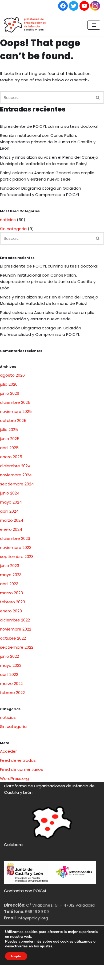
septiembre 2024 (17, 484)
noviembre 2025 (16, 411)
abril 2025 (9, 447)
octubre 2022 (13, 638)
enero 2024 (11, 529)
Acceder (8, 751)
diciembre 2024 (15, 466)
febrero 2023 (12, 602)
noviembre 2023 (15, 547)
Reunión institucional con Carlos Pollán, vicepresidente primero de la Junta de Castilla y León (47, 142)
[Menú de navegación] (93, 25)
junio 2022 (9, 656)
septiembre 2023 (17, 556)
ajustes (46, 946)
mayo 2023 (11, 574)
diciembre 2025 (15, 402)
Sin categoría (13, 229)
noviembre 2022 (15, 629)
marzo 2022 (11, 683)
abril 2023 (9, 584)
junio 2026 (9, 393)
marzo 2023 (11, 593)
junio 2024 (9, 493)
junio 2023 (9, 565)
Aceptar (16, 956)
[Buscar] (98, 97)
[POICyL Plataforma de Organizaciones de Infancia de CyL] (25, 25)
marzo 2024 (11, 520)
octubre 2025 (13, 420)
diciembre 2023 (15, 538)
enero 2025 (11, 457)
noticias (8, 219)
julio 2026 (9, 384)
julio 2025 (9, 429)
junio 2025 (9, 438)
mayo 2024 (11, 502)
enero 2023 (11, 611)
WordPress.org (14, 778)
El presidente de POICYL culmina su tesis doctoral (50, 126)
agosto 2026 (12, 375)
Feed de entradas (18, 760)
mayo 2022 (10, 665)
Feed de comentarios (21, 769)
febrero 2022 (12, 692)
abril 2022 (9, 674)
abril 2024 (9, 511)
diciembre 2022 (15, 620)
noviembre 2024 (16, 475)
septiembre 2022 (16, 647)
